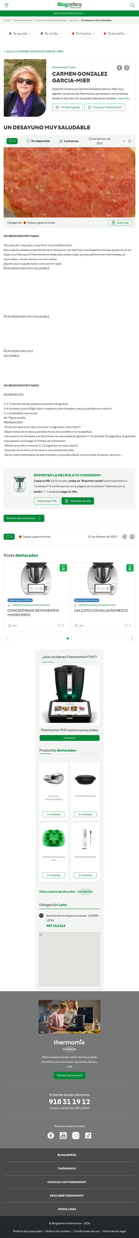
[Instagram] (76, 1135)
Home (7, 20)
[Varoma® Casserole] (85, 777)
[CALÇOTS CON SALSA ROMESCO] (102, 581)
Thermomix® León (22, 20)
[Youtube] (63, 1135)
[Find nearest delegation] (6, 5)
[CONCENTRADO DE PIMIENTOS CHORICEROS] (36, 581)
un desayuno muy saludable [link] (96, 20)
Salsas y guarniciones (20, 600)
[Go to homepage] (69, 5)
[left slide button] (7, 638)
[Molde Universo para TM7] (53, 838)
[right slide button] (131, 638)
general (74, 20)
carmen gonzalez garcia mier (51, 20)
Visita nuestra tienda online (67, 13)
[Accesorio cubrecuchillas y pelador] (53, 777)
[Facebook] (51, 1135)
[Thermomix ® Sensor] (85, 838)
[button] (132, 5)
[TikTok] (88, 1135)
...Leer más (122, 98)
